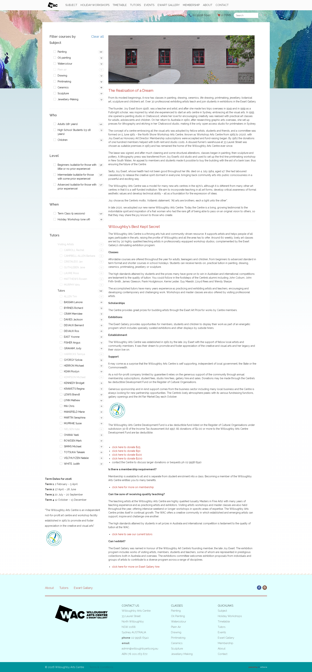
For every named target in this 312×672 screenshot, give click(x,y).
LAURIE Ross (71, 273)
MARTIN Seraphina (74, 417)
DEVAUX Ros (71, 331)
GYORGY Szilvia (73, 359)
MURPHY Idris (72, 284)
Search (262, 15)
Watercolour (65, 63)
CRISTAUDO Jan (73, 261)
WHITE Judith (72, 463)
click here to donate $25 (126, 447)
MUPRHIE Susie (73, 423)
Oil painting (64, 57)
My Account (176, 15)
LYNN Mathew (72, 400)
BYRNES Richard (73, 308)
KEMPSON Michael (75, 377)
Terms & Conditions (101, 667)
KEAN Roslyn (71, 371)
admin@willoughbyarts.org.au (140, 648)
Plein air (62, 69)
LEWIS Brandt (72, 394)
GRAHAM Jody (72, 348)
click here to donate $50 (126, 451)
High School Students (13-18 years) (74, 132)
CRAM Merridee (73, 313)
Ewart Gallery (169, 5)
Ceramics (63, 87)
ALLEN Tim (70, 296)
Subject (71, 5)
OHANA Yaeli (71, 434)
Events (149, 5)
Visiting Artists (66, 244)
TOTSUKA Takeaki (74, 452)
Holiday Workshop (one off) (74, 219)
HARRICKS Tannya (74, 354)
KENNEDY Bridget (74, 383)
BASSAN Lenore (73, 302)
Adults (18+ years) (68, 124)
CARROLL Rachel (74, 250)
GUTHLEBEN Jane (74, 267)
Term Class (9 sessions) (71, 213)
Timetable (120, 5)
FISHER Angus (72, 342)
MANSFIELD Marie (74, 411)
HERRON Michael (74, 365)
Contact (222, 5)
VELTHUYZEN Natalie (76, 458)
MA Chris (69, 406)
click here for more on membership (133, 487)
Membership (191, 5)
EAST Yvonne (71, 336)
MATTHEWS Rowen (75, 278)
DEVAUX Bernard (74, 325)
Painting (62, 51)
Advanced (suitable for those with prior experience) (77, 186)
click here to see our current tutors (132, 534)
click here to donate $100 (127, 454)
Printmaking (64, 81)
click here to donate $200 (127, 458)
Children (63, 139)
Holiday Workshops (95, 5)
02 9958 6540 (201, 15)
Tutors (135, 5)
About (207, 5)
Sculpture (63, 93)
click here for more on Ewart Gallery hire (135, 566)
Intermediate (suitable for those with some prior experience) (76, 176)
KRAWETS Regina (74, 388)
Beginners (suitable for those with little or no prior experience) (77, 166)
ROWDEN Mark (73, 440)
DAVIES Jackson (73, 319)
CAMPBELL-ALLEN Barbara (79, 255)
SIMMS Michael (72, 446)
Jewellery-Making (68, 99)
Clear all (97, 36)
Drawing (62, 75)
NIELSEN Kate (72, 429)
